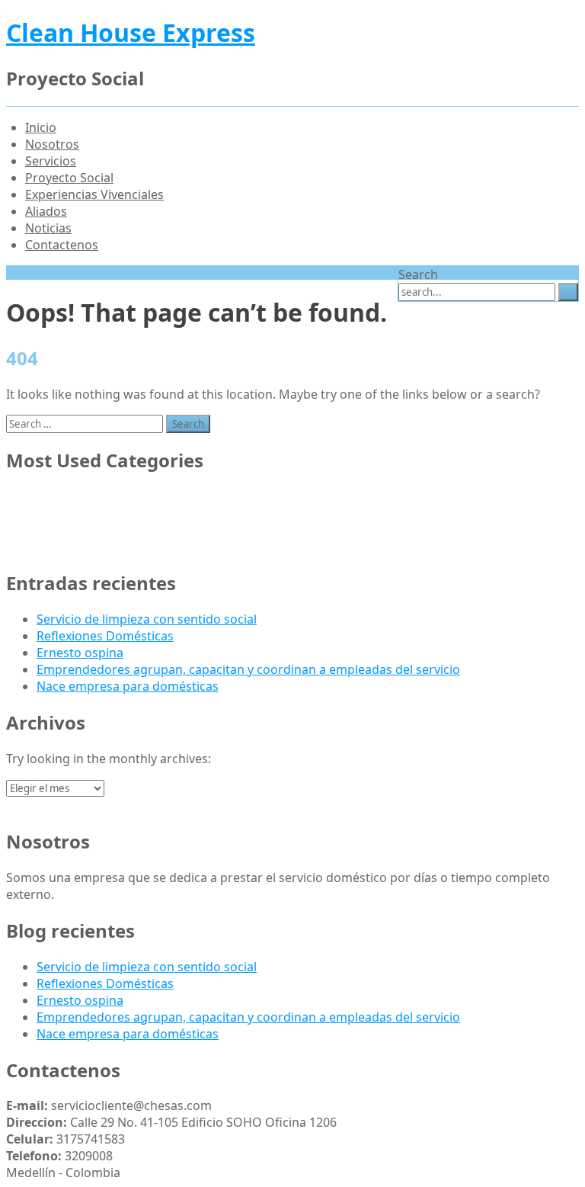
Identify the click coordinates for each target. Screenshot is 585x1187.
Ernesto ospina (80, 652)
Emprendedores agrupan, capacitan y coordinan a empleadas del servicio (248, 669)
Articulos (62, 546)
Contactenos (61, 244)
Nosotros (52, 144)
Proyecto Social (69, 177)
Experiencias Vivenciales (94, 194)
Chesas (57, 496)
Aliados (46, 211)
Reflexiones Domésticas (105, 635)
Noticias (48, 228)
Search (418, 274)
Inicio (40, 127)
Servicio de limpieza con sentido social (147, 619)
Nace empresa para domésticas (128, 686)
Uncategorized (79, 513)
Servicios (50, 160)
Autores (59, 529)
